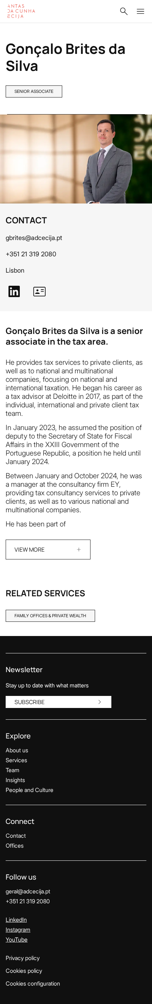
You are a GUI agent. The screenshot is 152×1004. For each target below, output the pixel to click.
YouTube (17, 939)
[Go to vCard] (39, 291)
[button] (123, 11)
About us (17, 750)
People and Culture (29, 789)
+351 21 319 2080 (31, 254)
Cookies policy (24, 970)
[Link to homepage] (29, 11)
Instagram (18, 929)
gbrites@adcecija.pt (34, 237)
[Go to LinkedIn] (14, 291)
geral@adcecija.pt (28, 891)
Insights (15, 779)
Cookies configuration (33, 983)
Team (12, 770)
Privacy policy (23, 957)
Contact (16, 835)
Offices (15, 845)
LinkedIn (16, 919)
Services (16, 760)
